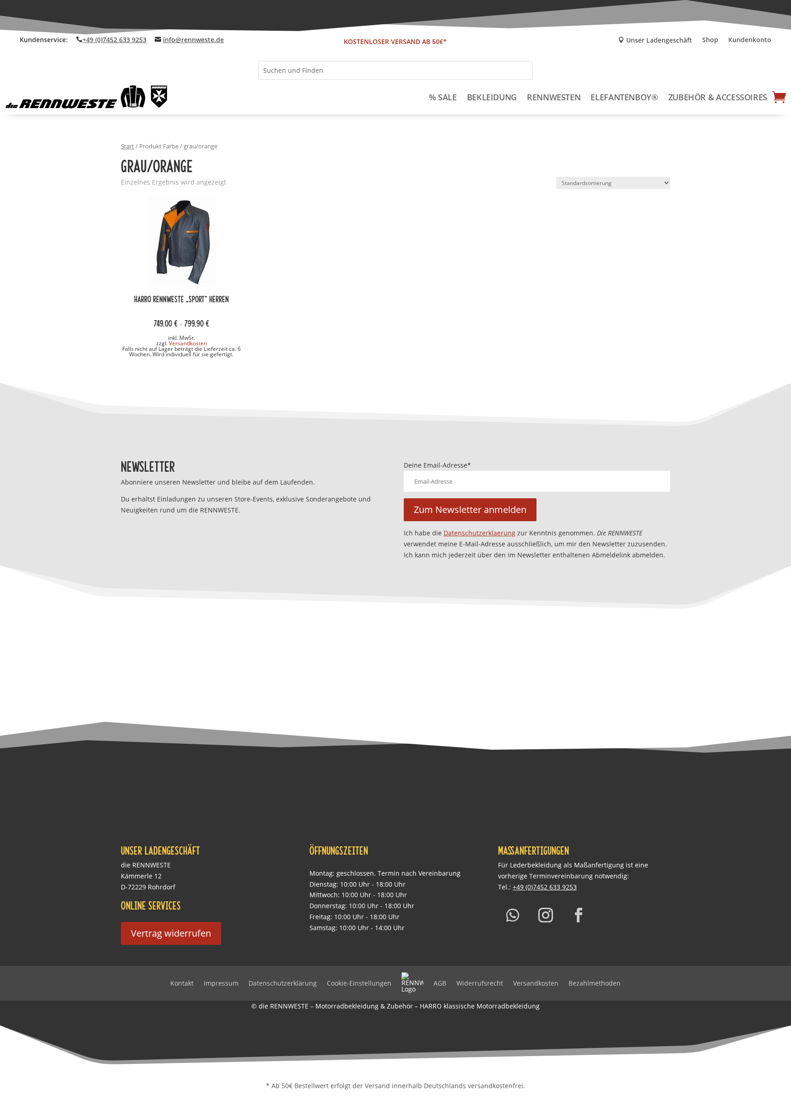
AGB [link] (439, 983)
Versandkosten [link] (188, 343)
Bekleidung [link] (492, 97)
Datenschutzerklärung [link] (283, 983)
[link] (87, 97)
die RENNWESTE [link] (146, 865)
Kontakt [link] (182, 983)
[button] (470, 509)
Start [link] (127, 146)
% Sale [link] (443, 97)
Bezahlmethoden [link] (595, 983)
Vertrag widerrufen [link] (171, 933)
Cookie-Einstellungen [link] (359, 983)
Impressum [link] (221, 983)
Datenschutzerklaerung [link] (479, 533)
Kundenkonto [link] (749, 40)
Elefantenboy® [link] (624, 97)
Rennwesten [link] (553, 97)
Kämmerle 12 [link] (141, 876)
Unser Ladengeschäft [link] (655, 40)
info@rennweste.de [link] (193, 39)
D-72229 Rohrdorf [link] (148, 887)
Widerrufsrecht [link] (479, 983)
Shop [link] (710, 40)
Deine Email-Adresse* (437, 465)
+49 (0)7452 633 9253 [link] (114, 39)
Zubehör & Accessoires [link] (717, 97)
